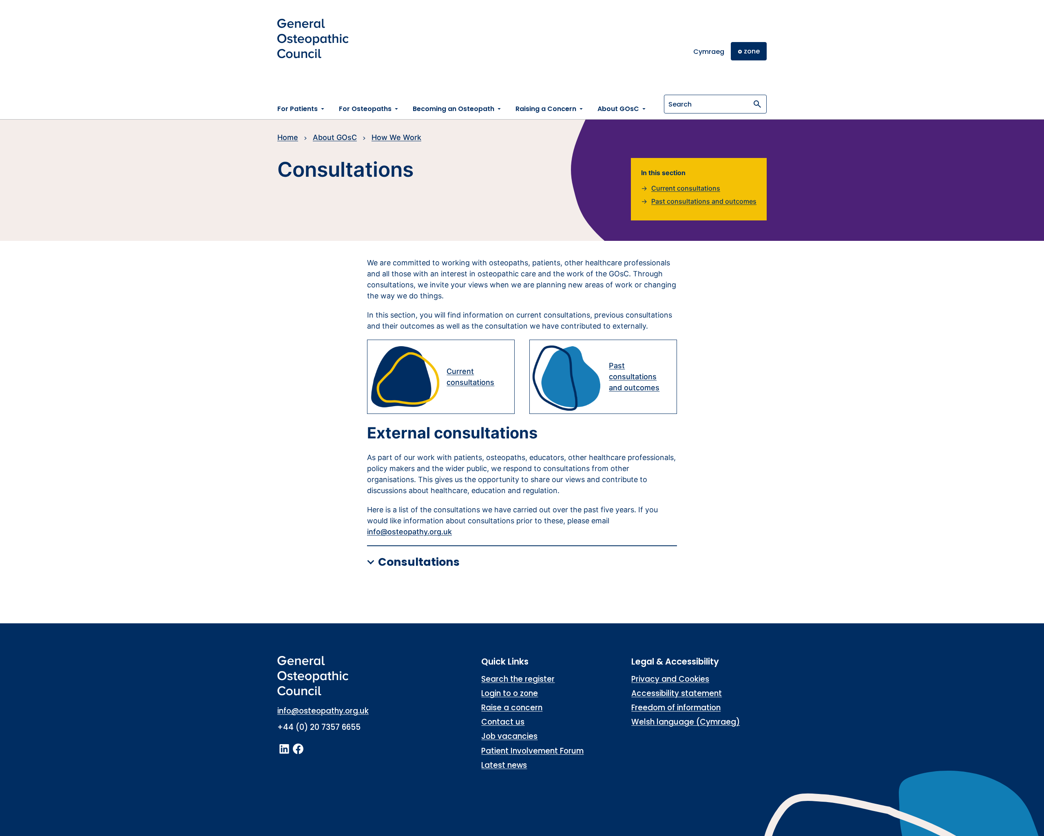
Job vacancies (509, 736)
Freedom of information (676, 707)
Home (287, 137)
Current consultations (685, 188)
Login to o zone (509, 693)
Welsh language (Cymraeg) (685, 721)
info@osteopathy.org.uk (409, 531)
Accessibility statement (676, 693)
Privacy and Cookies (670, 679)
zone (749, 51)
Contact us (502, 721)
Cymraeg (708, 51)
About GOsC (335, 137)
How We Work (396, 137)
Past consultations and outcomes (703, 201)
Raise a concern (511, 707)
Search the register (518, 679)
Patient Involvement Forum (532, 750)
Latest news (504, 765)
